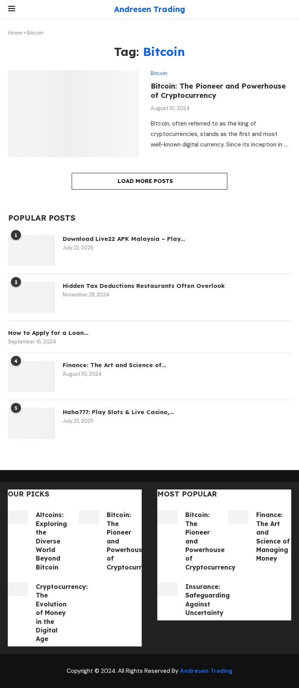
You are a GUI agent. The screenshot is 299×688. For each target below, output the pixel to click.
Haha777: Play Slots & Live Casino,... (118, 412)
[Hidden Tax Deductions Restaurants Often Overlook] (31, 297)
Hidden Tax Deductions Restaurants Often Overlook (144, 285)
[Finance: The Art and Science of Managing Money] (31, 376)
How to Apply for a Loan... (48, 332)
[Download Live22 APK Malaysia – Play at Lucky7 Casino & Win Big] (31, 250)
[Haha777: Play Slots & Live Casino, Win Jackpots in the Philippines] (31, 423)
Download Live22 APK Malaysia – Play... (124, 238)
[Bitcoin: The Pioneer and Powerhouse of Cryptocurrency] (73, 113)
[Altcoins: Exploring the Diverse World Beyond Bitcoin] (18, 517)
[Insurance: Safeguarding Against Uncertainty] (167, 589)
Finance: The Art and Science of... (114, 365)
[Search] (287, 9)
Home (15, 33)
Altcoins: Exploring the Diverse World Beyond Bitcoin (51, 541)
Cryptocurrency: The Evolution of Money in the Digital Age (62, 613)
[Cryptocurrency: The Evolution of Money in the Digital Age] (18, 589)
